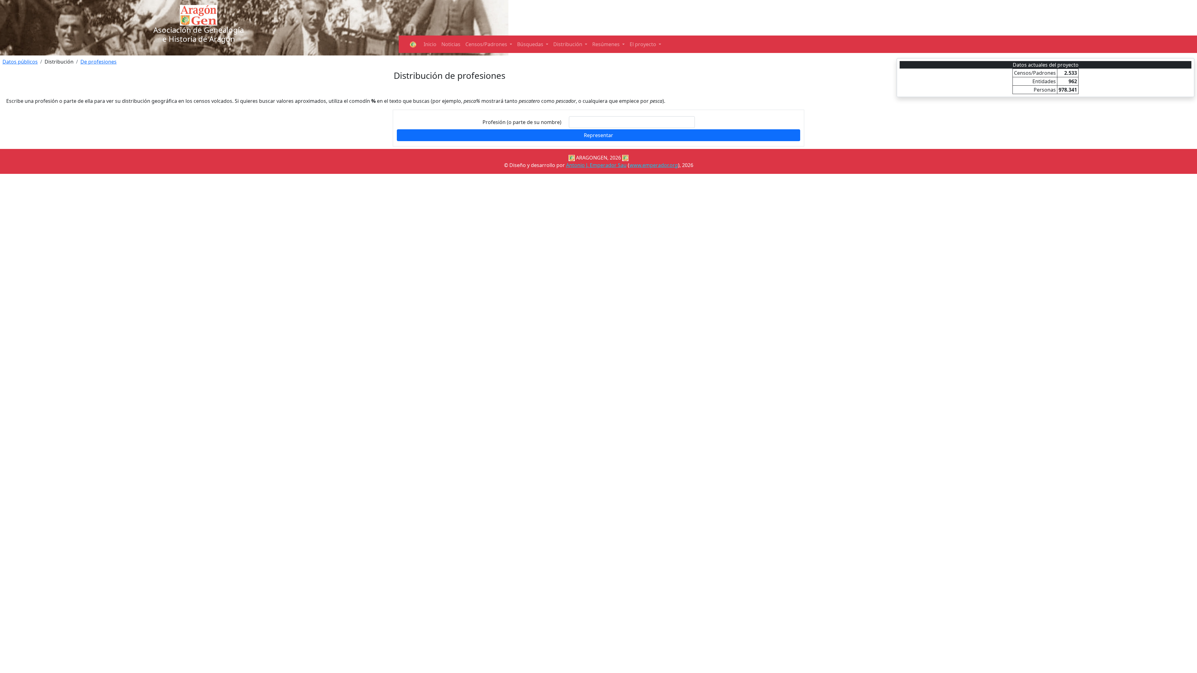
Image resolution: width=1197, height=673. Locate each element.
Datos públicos (20, 61)
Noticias (450, 44)
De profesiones (98, 61)
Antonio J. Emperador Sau (596, 165)
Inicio (430, 44)
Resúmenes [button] (606, 44)
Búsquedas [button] (531, 44)
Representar (598, 135)
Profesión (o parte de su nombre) (522, 122)
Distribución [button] (568, 44)
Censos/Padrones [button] (486, 44)
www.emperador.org (653, 165)
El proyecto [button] (643, 44)
